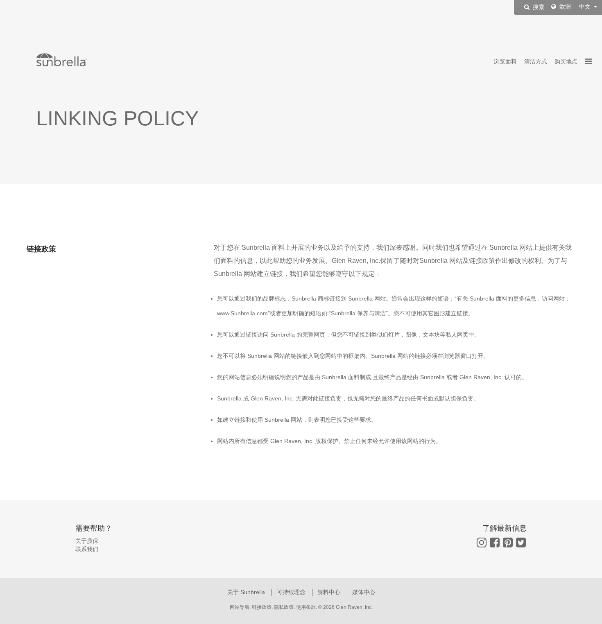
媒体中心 (363, 592)
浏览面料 (505, 61)
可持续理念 (292, 592)
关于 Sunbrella (247, 592)
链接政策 (262, 607)
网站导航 (239, 607)
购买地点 (565, 61)
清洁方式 (535, 61)
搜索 (537, 7)
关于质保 (86, 541)
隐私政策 (284, 607)
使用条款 (306, 607)
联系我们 (86, 549)
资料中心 (329, 592)
